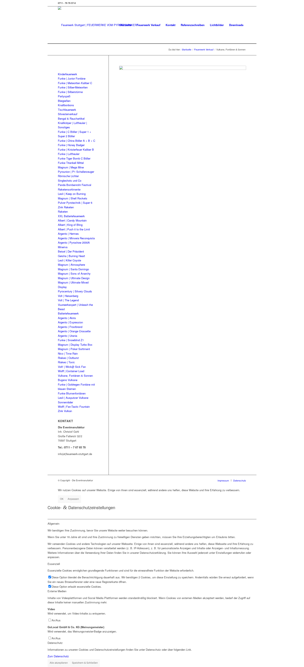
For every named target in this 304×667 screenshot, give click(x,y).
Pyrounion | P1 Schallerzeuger (76, 172)
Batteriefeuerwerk (68, 313)
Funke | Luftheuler (68, 154)
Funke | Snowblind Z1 (71, 340)
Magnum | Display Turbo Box (75, 345)
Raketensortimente (69, 189)
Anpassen (73, 498)
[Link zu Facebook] (243, 3)
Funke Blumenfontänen (72, 393)
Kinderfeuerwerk (67, 74)
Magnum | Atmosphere (71, 265)
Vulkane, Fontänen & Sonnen (75, 376)
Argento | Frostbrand (70, 327)
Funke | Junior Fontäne (71, 78)
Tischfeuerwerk (67, 110)
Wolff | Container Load (71, 371)
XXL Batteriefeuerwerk (71, 216)
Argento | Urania (67, 336)
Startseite (125, 25)
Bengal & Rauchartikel (71, 118)
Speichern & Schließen (85, 662)
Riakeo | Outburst (68, 358)
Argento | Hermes (68, 234)
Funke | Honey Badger (71, 145)
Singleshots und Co (69, 180)
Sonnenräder (65, 402)
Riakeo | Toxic (66, 362)
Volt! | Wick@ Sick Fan (72, 367)
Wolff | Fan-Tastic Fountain (74, 407)
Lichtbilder (217, 25)
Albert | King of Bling (70, 225)
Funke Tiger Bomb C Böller (74, 158)
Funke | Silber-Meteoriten (73, 87)
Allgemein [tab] (53, 523)
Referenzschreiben (193, 25)
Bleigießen (64, 101)
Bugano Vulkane (67, 380)
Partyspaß (64, 96)
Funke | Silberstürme (70, 92)
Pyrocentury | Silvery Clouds (75, 291)
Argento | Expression (70, 322)
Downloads (236, 25)
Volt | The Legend (68, 300)
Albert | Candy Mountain (72, 220)
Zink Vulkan (65, 411)
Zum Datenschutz (58, 656)
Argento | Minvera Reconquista (76, 238)
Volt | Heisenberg (68, 296)
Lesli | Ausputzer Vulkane (73, 398)
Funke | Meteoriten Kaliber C (75, 83)
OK (61, 498)
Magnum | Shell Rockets (72, 198)
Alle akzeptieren (59, 662)
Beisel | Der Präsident (71, 251)
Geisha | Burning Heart (71, 256)
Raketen (63, 211)
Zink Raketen (66, 207)
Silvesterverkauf (67, 114)
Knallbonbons (66, 105)
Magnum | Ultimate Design (74, 278)
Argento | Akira (67, 318)
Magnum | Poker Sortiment (74, 349)
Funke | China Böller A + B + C (76, 141)
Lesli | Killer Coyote (69, 260)
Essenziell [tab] (54, 564)
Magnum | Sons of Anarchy (74, 273)
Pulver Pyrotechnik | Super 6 (75, 203)
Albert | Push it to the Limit (74, 229)
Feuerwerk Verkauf (148, 25)
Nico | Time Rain (68, 353)
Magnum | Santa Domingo (73, 269)
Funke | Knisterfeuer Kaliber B (76, 149)
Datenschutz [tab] (55, 643)
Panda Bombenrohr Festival (74, 185)
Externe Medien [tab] (57, 591)
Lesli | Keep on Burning (72, 194)
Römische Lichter (68, 176)
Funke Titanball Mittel (71, 163)
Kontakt (170, 25)
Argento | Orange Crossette (74, 331)
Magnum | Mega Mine (71, 167)
